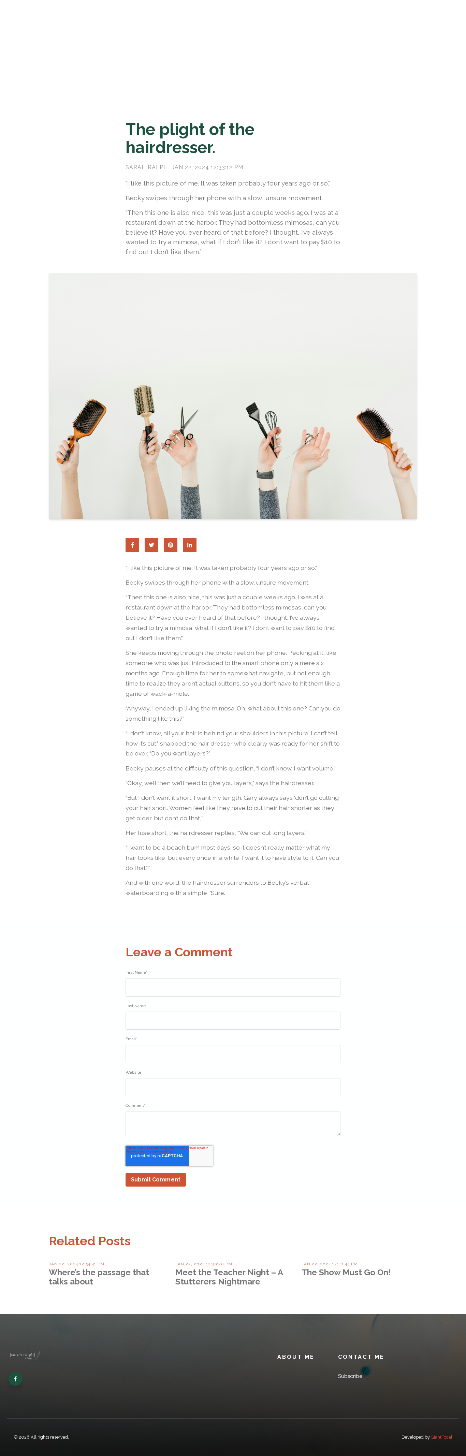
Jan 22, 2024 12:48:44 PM (330, 1264)
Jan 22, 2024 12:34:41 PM (76, 1264)
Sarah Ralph (147, 167)
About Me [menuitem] (296, 1357)
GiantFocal (441, 1437)
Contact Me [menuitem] (361, 1357)
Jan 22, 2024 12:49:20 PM (203, 1264)
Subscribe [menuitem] (350, 1376)
